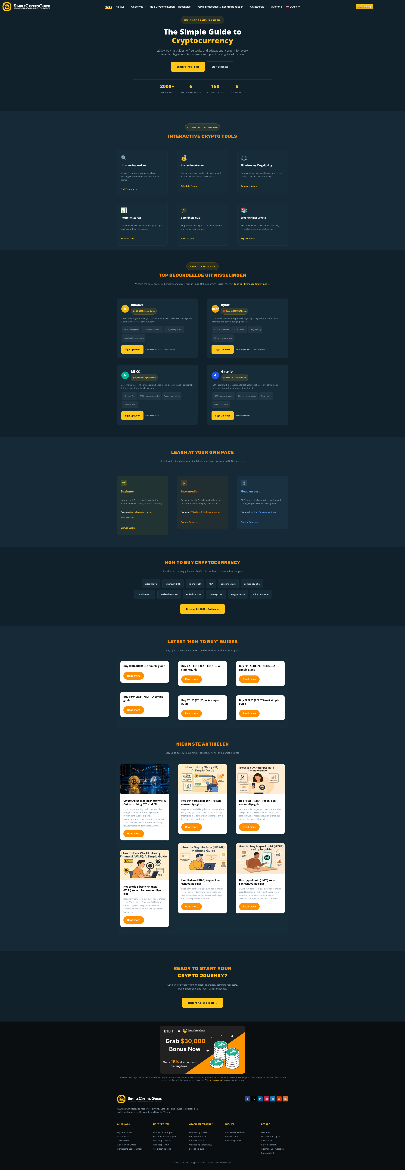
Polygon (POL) (238, 594)
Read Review (169, 349)
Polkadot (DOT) (193, 594)
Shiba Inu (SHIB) (260, 594)
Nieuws (120, 6)
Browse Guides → (129, 527)
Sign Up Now (132, 349)
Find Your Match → (130, 189)
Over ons (276, 6)
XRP (211, 583)
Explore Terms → (249, 238)
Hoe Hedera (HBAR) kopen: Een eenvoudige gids (200, 881)
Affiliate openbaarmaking (215, 1080)
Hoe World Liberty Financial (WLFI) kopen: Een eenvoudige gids (142, 890)
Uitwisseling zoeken (198, 1132)
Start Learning (220, 66)
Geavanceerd (123, 1140)
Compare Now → (249, 186)
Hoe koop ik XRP (161, 1144)
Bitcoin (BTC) (151, 583)
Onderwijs (137, 6)
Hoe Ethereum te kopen (164, 1136)
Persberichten (231, 1136)
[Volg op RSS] (285, 1098)
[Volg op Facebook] (247, 1098)
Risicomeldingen (269, 1144)
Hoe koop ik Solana (162, 1140)
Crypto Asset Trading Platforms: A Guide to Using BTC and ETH (144, 802)
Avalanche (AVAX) (169, 594)
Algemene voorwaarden (272, 1148)
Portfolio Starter (196, 1140)
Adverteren (266, 1140)
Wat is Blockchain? (137, 512)
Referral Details (152, 349)
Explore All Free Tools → (202, 1002)
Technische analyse (211, 512)
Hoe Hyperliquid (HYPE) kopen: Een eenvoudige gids (258, 881)
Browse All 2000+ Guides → (202, 609)
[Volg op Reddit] (279, 1098)
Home (108, 6)
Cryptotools (257, 6)
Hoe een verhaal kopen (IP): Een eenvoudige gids (201, 802)
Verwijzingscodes (233, 1140)
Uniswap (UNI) (216, 594)
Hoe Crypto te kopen (162, 6)
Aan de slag (364, 6)
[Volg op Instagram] (266, 1098)
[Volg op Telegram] (272, 1098)
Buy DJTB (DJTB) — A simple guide (144, 666)
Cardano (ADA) (228, 583)
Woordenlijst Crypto (126, 1144)
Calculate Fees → (189, 186)
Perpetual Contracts (267, 512)
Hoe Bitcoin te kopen (163, 1132)
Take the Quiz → (188, 238)
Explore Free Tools (188, 66)
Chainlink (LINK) (144, 594)
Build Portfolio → (129, 238)
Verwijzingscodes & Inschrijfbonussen (220, 6)
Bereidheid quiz (196, 1148)
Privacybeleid (267, 1152)
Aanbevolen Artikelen (235, 1132)
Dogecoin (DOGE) (252, 583)
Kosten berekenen (197, 1136)
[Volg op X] (253, 1098)
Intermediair (123, 1136)
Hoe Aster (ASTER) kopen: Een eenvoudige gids (257, 802)
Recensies (184, 6)
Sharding (253, 512)
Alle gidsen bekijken (162, 1148)
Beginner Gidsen (124, 1132)
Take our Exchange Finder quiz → (252, 283)
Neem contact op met (271, 1136)
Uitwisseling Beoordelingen (129, 1148)
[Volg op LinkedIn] (260, 1098)
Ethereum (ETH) (173, 583)
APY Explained (195, 512)
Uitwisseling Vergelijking (200, 1144)
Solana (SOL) (195, 583)
